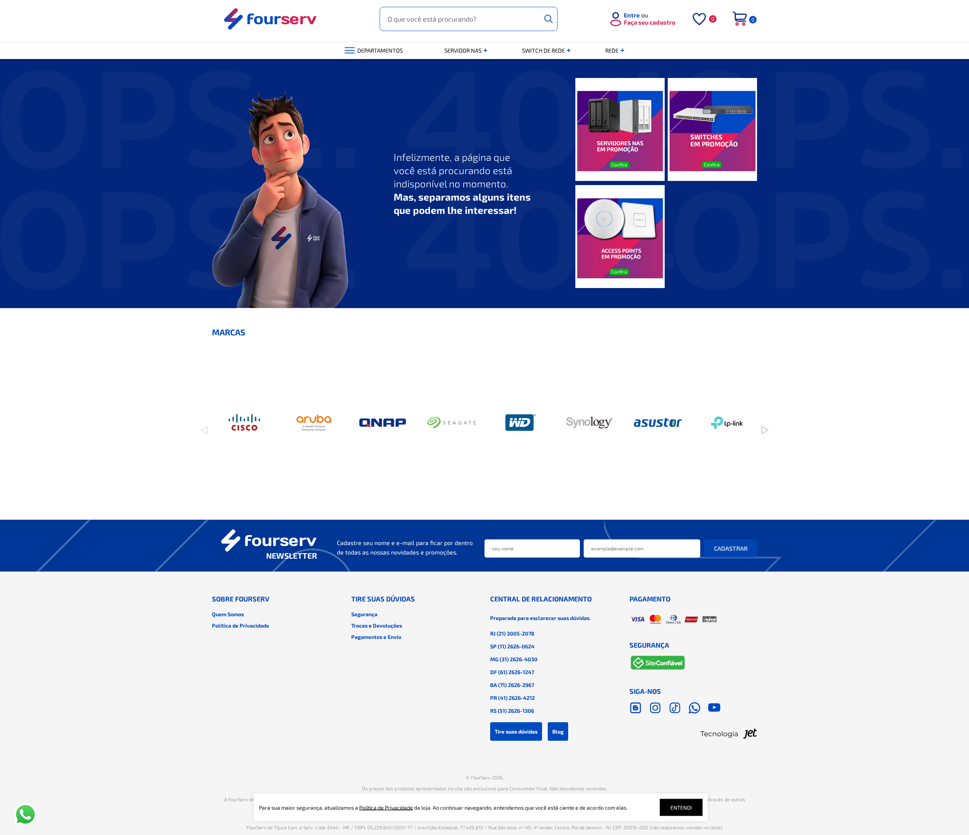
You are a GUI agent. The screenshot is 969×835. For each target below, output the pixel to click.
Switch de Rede (544, 50)
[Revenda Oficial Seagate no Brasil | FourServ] (452, 422)
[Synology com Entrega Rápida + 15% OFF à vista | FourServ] (589, 422)
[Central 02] (712, 130)
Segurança (364, 614)
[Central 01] (620, 130)
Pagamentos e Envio (376, 637)
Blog (558, 731)
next (764, 430)
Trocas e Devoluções (376, 625)
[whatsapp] (695, 708)
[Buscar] (548, 18)
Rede (612, 50)
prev (204, 430)
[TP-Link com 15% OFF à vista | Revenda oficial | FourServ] (727, 422)
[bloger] (635, 708)
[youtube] (714, 708)
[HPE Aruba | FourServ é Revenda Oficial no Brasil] (314, 422)
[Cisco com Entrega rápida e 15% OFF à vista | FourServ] (245, 422)
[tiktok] (675, 708)
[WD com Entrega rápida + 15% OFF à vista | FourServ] (521, 422)
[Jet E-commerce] (693, 733)
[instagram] (655, 708)
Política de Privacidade (240, 625)
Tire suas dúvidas (516, 731)
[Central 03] (620, 237)
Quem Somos (228, 614)
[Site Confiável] (657, 664)
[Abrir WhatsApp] (25, 814)
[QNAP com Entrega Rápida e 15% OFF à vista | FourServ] (383, 422)
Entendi (681, 807)
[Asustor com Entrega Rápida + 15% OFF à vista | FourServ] (658, 422)
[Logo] (270, 19)
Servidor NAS (463, 50)
